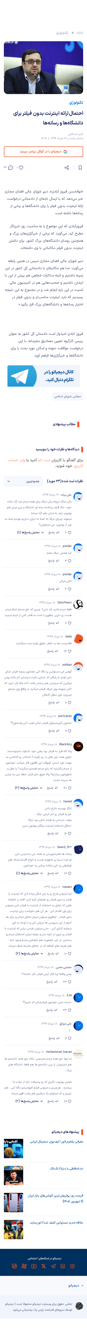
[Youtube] (34, 1266)
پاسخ (51, 532)
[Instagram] (72, 1266)
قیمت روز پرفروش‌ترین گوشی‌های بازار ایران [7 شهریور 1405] (55, 1198)
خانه (80, 32)
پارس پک (38, 1310)
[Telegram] (53, 1266)
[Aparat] (24, 1266)
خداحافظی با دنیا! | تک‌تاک (66, 1168)
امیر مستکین (75, 134)
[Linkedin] (63, 1266)
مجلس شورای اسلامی (67, 396)
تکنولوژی (62, 32)
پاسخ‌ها (28, 532)
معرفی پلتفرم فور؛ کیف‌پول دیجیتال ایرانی (56, 1141)
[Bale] (14, 1266)
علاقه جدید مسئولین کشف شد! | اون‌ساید (56, 1222)
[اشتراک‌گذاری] (67, 168)
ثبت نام (44, 460)
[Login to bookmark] (80, 168)
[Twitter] (43, 1266)
